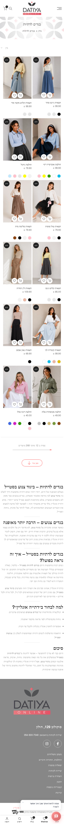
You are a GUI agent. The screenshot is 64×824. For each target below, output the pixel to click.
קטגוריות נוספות (54, 787)
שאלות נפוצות (55, 765)
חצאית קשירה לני (53, 349)
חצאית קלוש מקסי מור (21, 102)
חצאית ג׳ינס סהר (53, 102)
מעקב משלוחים (54, 754)
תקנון (59, 781)
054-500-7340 (31, 734)
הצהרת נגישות (55, 776)
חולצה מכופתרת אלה (51, 411)
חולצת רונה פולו (24, 411)
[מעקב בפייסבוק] (58, 744)
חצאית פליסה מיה (23, 226)
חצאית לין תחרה (24, 288)
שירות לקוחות (55, 770)
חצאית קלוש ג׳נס (53, 288)
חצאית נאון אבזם (24, 349)
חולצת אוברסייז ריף (52, 164)
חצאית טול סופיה (53, 226)
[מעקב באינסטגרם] (47, 744)
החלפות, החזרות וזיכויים (50, 759)
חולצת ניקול (26, 164)
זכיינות (59, 792)
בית (40, 30)
